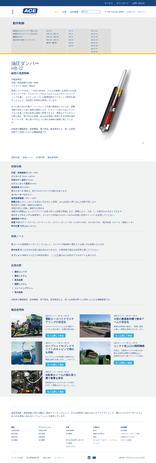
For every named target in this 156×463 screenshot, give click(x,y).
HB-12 (71, 31)
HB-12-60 (94, 46)
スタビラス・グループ (135, 12)
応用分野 (40, 157)
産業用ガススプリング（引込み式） (25, 34)
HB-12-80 (94, 52)
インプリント (59, 458)
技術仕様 (15, 157)
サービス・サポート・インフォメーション (105, 441)
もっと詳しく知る (55, 335)
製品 (13, 427)
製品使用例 (53, 157)
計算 (67, 427)
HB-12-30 (94, 37)
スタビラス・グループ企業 (130, 434)
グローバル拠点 (126, 440)
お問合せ (96, 427)
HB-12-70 (94, 49)
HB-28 (71, 40)
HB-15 (71, 34)
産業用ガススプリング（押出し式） (25, 31)
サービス (108, 3)
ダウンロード (122, 3)
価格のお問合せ (98, 434)
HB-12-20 (94, 34)
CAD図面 (69, 443)
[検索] (99, 11)
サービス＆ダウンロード (75, 440)
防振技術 (14, 437)
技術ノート (28, 157)
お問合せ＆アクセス (128, 437)
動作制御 (14, 434)
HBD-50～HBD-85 (52, 37)
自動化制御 (15, 430)
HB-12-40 (94, 40)
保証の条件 (47, 458)
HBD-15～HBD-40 (52, 34)
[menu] (66, 11)
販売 (95, 430)
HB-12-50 (94, 43)
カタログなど (71, 446)
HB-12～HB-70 (51, 43)
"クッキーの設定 (17, 458)
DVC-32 (49, 31)
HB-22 (71, 37)
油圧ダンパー (17, 37)
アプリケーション (45, 427)
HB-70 (71, 46)
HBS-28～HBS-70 (52, 40)
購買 (95, 437)
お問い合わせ (138, 3)
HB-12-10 (94, 31)
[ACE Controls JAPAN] (30, 11)
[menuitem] (57, 11)
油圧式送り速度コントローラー (24, 40)
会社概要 (124, 427)
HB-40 (71, 43)
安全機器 (14, 440)
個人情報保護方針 (33, 458)
